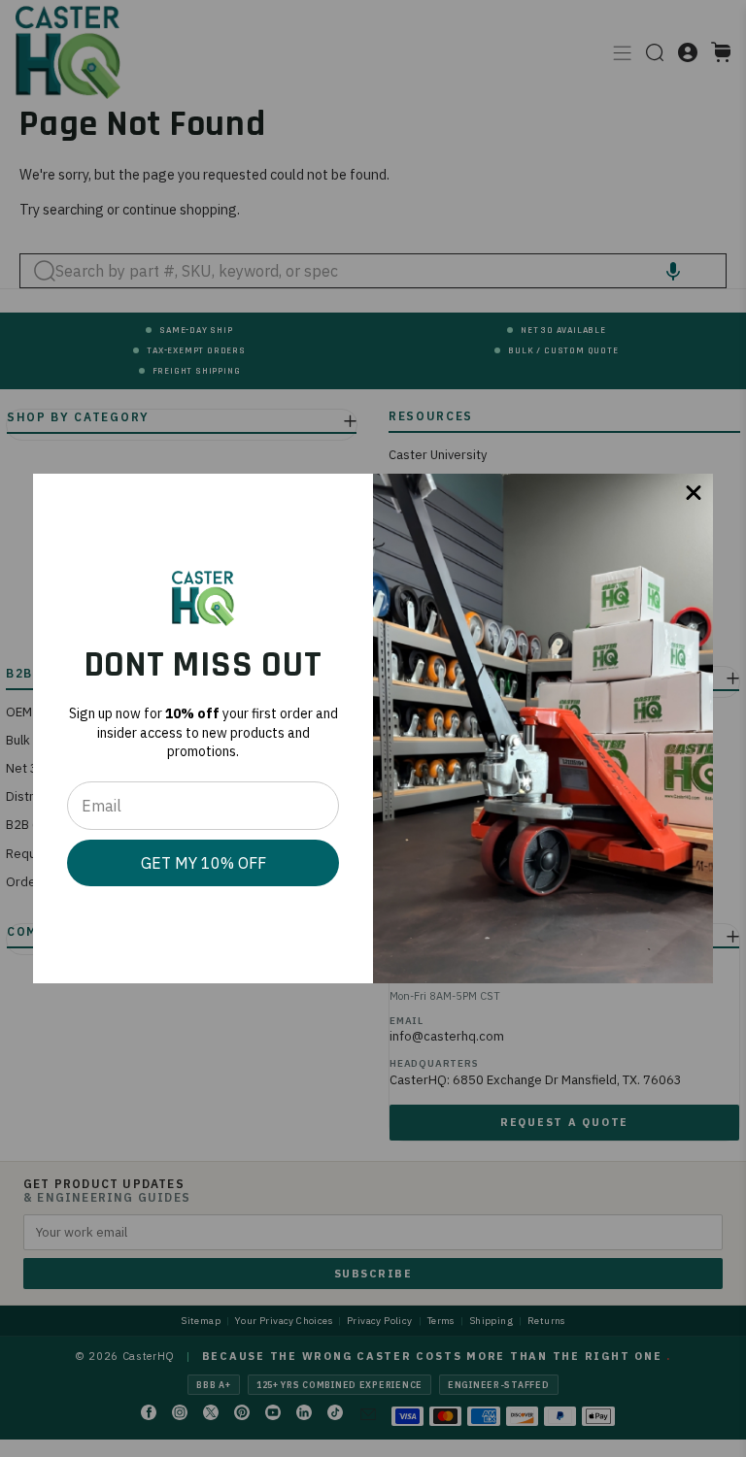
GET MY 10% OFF (203, 863)
